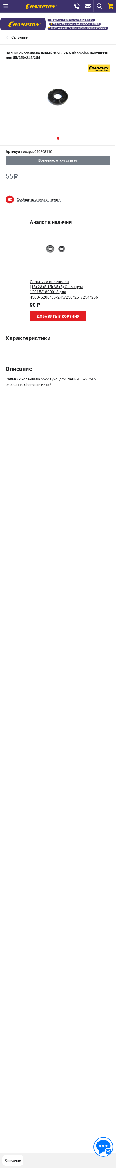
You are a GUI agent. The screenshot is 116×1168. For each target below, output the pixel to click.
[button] (58, 138)
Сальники (19, 37)
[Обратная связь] (103, 1147)
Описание (13, 1160)
